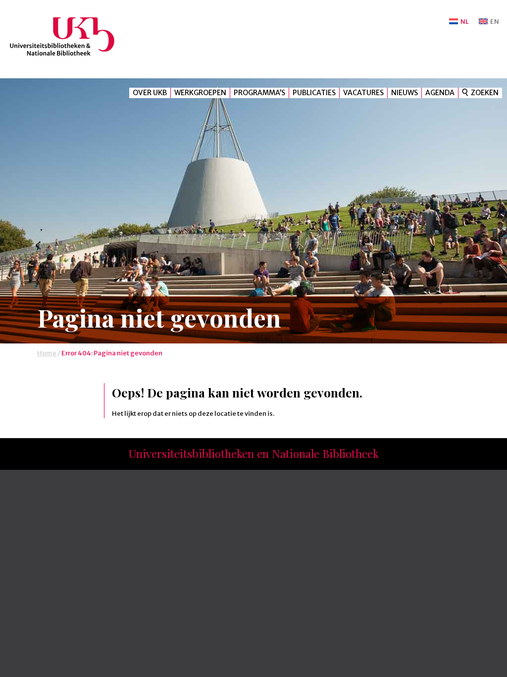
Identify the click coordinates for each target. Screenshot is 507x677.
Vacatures (363, 92)
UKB (70, 36)
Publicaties (314, 92)
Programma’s (259, 92)
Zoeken (485, 92)
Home (46, 353)
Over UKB (150, 92)
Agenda (440, 92)
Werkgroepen (200, 92)
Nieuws (404, 92)
